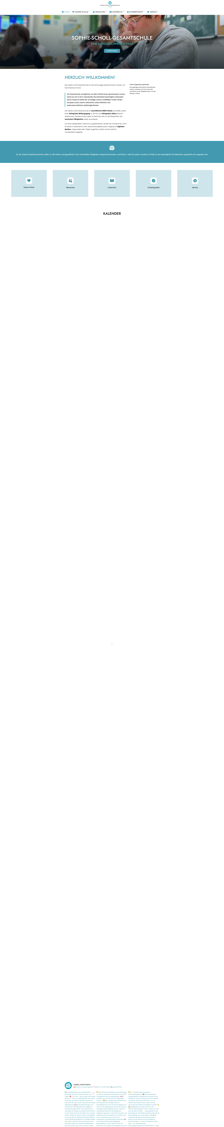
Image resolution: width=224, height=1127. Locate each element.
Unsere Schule (112, 51)
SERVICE (153, 12)
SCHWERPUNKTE (136, 12)
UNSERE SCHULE (81, 12)
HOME (67, 12)
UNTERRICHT (117, 12)
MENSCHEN (100, 12)
